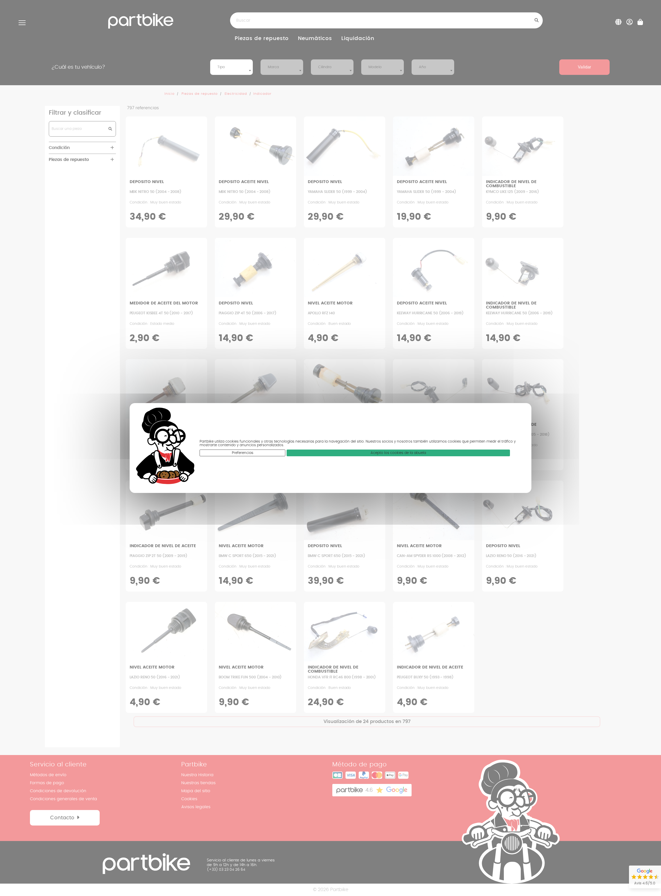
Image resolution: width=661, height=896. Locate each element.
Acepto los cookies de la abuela (398, 453)
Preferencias (242, 453)
